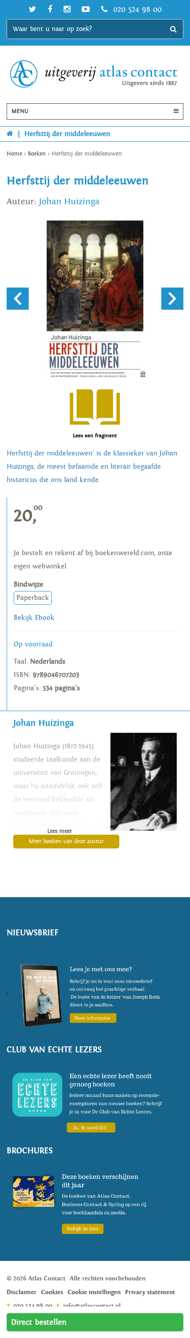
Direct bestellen (39, 1322)
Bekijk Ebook (34, 618)
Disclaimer (22, 1292)
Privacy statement (150, 1292)
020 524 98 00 (136, 9)
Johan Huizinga (69, 201)
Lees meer (59, 831)
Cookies (52, 1292)
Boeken (37, 154)
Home (14, 154)
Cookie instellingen (94, 1292)
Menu (19, 111)
